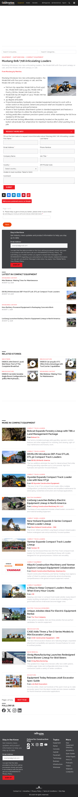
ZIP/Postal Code (46, 165)
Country (6, 165)
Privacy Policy (19, 261)
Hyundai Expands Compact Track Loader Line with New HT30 (49, 478)
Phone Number (45, 147)
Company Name (9, 156)
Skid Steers (6, 359)
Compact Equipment (34, 57)
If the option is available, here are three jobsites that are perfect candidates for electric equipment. (50, 621)
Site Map (62, 791)
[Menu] (74, 3)
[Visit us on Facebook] (4, 710)
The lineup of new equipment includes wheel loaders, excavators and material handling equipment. (50, 510)
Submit (9, 187)
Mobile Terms (61, 259)
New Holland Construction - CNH (43, 527)
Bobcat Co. (35, 437)
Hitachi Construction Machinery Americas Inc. (48, 571)
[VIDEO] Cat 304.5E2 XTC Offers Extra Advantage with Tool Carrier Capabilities (51, 364)
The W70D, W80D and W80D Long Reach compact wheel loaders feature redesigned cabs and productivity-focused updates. (51, 531)
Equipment (6, 57)
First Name (7, 138)
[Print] (4, 195)
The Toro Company (38, 617)
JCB (32, 594)
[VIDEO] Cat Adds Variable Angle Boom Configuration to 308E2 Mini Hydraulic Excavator (14, 376)
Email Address (9, 147)
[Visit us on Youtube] (45, 744)
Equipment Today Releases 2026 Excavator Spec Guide (50, 679)
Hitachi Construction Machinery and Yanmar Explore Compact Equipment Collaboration (51, 566)
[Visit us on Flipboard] (28, 747)
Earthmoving (18, 57)
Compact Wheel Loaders (36, 518)
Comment (7, 176)
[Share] (9, 195)
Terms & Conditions (50, 791)
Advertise (26, 791)
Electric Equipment (34, 497)
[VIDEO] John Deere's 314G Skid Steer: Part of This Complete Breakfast (13, 364)
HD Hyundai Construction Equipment (45, 483)
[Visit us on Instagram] (14, 710)
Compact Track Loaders (36, 428)
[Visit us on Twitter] (9, 710)
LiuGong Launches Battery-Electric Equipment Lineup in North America (31, 319)
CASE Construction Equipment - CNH (45, 638)
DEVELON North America (40, 460)
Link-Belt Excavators (39, 684)
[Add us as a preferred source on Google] (28, 195)
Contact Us (17, 791)
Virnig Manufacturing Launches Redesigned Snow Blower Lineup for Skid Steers (51, 656)
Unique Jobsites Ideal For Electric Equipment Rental (51, 612)
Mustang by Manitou (14, 71)
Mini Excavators (46, 359)
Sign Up (16, 265)
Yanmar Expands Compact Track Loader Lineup (49, 543)
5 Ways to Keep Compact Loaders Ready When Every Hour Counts (49, 589)
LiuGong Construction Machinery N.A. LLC (47, 506)
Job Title (43, 156)
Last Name (44, 138)
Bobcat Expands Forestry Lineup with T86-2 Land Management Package (51, 432)
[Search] (69, 3)
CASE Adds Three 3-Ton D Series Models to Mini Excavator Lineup (50, 633)
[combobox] (20, 52)
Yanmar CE (35, 548)
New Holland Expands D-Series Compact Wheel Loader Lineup (49, 522)
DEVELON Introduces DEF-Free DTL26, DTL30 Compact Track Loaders (31, 292)
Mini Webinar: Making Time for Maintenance (20, 280)
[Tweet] (19, 195)
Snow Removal (32, 652)
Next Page (22, 700)
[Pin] (23, 195)
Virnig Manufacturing (39, 661)
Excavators (31, 675)
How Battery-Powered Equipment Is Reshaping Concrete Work (27, 307)
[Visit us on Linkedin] (19, 710)
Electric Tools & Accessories (38, 608)
